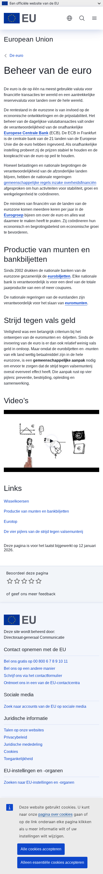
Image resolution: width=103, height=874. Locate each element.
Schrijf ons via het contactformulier (33, 676)
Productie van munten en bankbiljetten (36, 511)
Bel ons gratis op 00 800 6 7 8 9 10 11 (36, 661)
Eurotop (10, 522)
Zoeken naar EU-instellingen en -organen (39, 782)
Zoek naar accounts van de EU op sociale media (45, 706)
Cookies (11, 752)
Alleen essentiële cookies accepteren (52, 862)
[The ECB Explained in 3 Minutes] (51, 441)
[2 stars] (13, 581)
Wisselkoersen (16, 501)
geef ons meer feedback (33, 593)
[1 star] (9, 581)
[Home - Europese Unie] (33, 18)
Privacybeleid (15, 737)
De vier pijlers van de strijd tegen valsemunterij (43, 532)
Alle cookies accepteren (41, 849)
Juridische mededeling (23, 744)
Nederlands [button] (69, 18)
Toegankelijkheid (18, 759)
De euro (16, 56)
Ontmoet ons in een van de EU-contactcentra (42, 683)
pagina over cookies (55, 814)
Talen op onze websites (24, 730)
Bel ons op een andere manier (29, 668)
